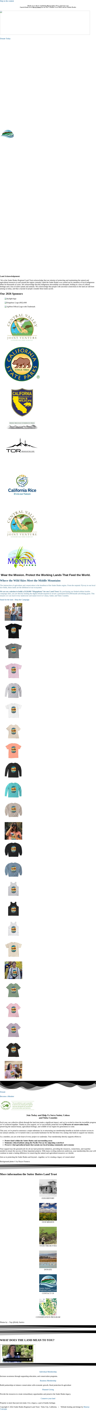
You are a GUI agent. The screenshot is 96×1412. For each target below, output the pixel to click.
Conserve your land (48, 1398)
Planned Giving (48, 1390)
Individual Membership (48, 1372)
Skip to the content (7, 1)
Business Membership (48, 1381)
